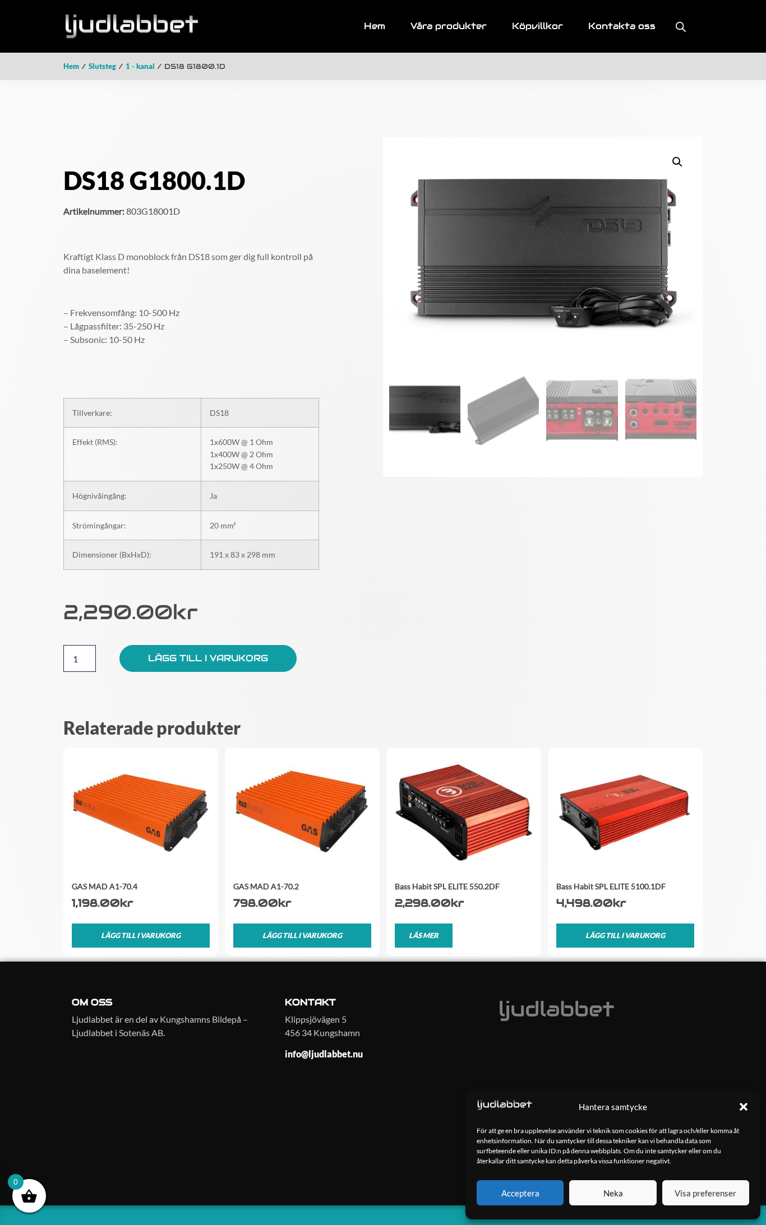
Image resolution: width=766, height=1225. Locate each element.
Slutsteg (102, 66)
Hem (71, 66)
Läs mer (424, 935)
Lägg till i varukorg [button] (141, 935)
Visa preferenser (705, 1193)
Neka (613, 1193)
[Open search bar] (680, 26)
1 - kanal (140, 66)
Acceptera (520, 1193)
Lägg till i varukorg (208, 658)
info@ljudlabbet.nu (324, 1053)
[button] (743, 1106)
